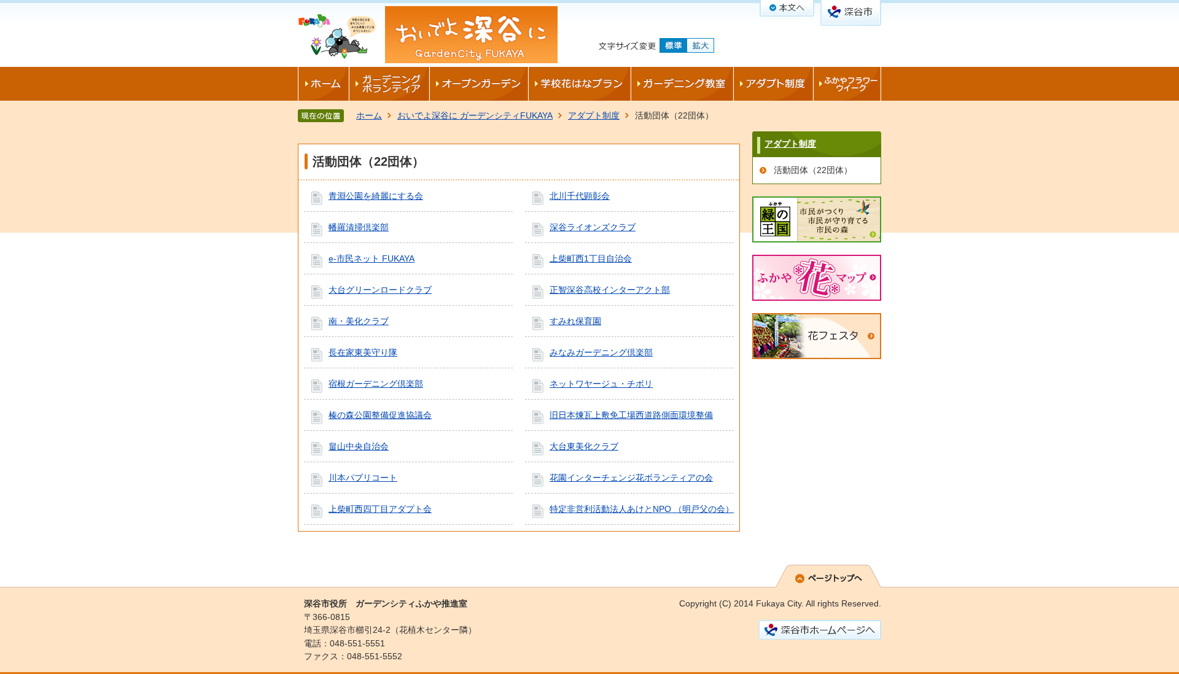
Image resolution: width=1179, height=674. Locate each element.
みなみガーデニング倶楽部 (601, 352)
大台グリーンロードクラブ (380, 290)
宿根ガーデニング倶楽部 (376, 384)
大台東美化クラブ (584, 446)
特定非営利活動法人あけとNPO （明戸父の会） (642, 509)
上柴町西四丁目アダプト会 (380, 509)
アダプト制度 (594, 115)
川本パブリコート (363, 477)
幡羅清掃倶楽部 (359, 227)
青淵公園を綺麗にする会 (376, 196)
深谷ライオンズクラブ (593, 227)
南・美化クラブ (359, 321)
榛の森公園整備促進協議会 (380, 415)
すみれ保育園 (575, 321)
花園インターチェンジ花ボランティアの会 (631, 477)
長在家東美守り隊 (363, 352)
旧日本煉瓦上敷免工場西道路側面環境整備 (631, 415)
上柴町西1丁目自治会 (591, 258)
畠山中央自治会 (359, 446)
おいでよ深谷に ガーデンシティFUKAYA (475, 115)
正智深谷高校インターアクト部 (610, 290)
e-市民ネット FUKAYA (371, 258)
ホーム (369, 115)
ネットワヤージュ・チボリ (601, 384)
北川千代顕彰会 (580, 196)
